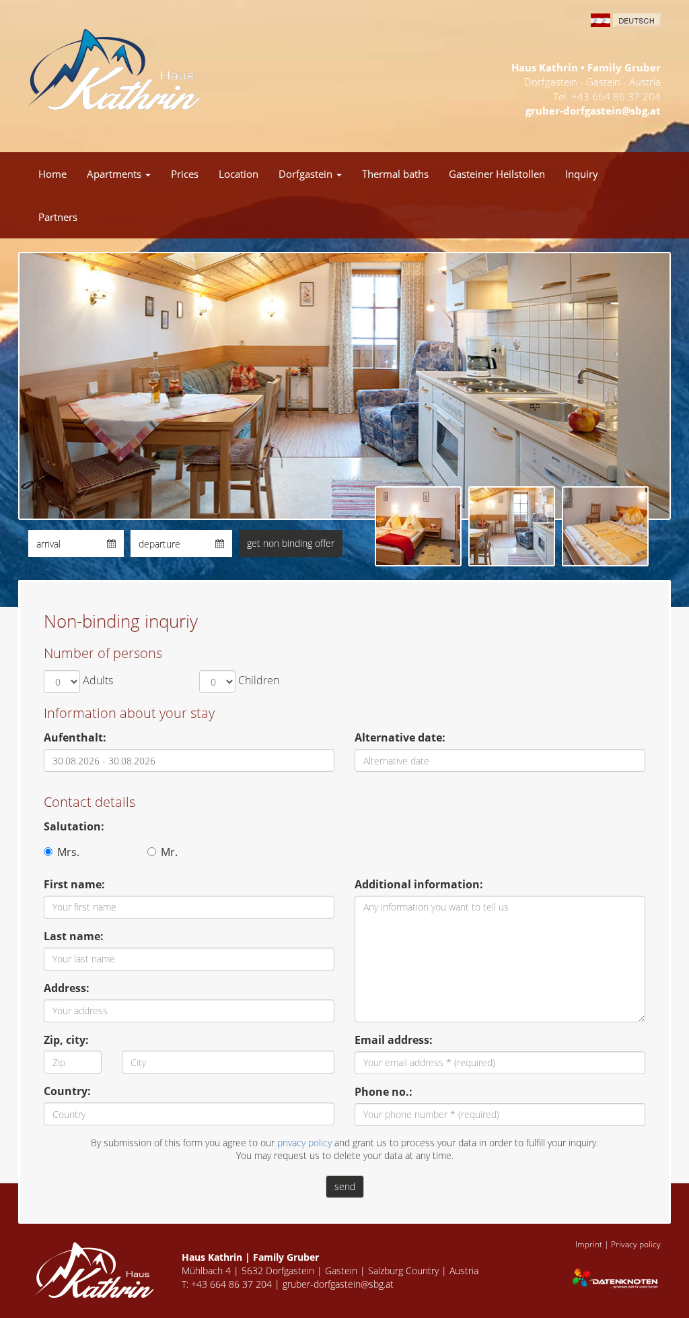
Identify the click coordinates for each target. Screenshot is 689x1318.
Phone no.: (383, 1091)
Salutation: (74, 826)
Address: (66, 988)
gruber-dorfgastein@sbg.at (593, 110)
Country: (67, 1091)
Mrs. (68, 852)
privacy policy (304, 1142)
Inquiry (581, 173)
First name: (74, 884)
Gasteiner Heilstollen (497, 173)
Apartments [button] (115, 173)
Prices (184, 173)
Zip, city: (66, 1039)
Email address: (394, 1039)
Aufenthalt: (75, 737)
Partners (57, 217)
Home (52, 173)
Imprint (588, 1244)
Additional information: (419, 884)
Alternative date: (400, 737)
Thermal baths (395, 173)
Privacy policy (636, 1244)
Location (238, 173)
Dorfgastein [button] (307, 173)
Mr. (169, 852)
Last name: (74, 936)
